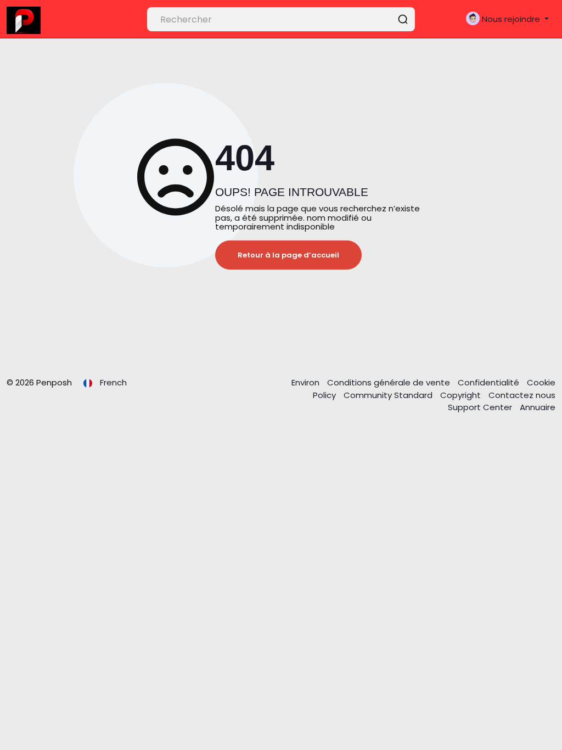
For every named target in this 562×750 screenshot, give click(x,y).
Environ (306, 382)
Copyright (461, 395)
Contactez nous (521, 395)
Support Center (481, 407)
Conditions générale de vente (389, 382)
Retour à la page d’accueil (288, 255)
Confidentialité (489, 382)
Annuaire (537, 407)
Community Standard (389, 395)
